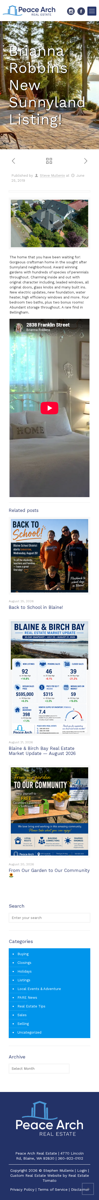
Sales (22, 1015)
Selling (23, 1024)
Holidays (24, 971)
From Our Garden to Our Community (49, 870)
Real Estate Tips (31, 1006)
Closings (24, 963)
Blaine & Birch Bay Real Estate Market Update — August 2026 (42, 751)
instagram (71, 11)
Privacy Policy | (24, 1189)
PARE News (27, 998)
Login (82, 1170)
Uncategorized (29, 1032)
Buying (23, 954)
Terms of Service (53, 1189)
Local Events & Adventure (39, 989)
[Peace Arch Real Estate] (29, 10)
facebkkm (81, 11)
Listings (23, 980)
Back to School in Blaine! (36, 607)
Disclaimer (80, 1189)
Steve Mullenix (52, 176)
